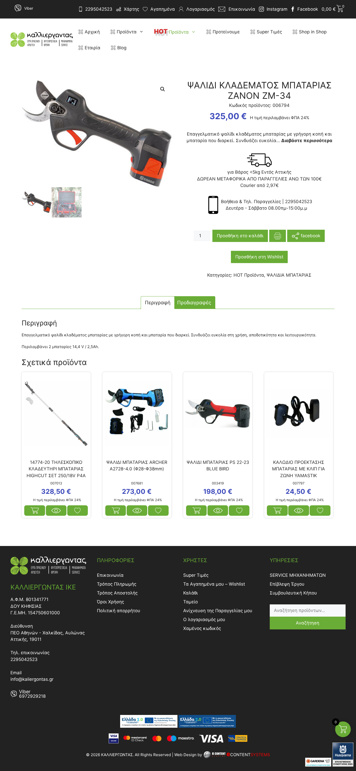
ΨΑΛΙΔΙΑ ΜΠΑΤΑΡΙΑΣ (289, 275)
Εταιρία (91, 47)
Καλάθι (190, 593)
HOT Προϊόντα (249, 275)
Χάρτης (131, 9)
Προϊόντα (126, 31)
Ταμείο (190, 601)
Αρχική (91, 31)
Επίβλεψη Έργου (287, 584)
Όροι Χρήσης (110, 601)
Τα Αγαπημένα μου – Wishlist (214, 584)
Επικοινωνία (110, 575)
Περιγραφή (157, 303)
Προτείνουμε (225, 31)
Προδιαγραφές (194, 303)
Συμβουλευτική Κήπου (293, 593)
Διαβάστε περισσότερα (196, 510)
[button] (143, 32)
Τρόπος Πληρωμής (116, 584)
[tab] (158, 302)
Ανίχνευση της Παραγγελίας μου (217, 610)
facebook (309, 235)
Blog (121, 47)
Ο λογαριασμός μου (204, 619)
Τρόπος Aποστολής (117, 593)
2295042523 (98, 9)
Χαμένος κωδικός (202, 628)
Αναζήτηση (307, 623)
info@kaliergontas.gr (31, 679)
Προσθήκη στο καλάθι (240, 235)
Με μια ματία (56, 510)
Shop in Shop (312, 31)
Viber (28, 8)
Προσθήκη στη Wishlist (259, 256)
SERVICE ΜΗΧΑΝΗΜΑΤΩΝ (298, 575)
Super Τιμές (268, 31)
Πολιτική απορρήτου (118, 610)
